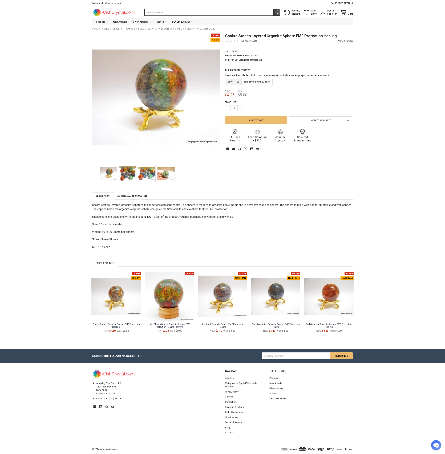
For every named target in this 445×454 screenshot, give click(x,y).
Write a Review (345, 41)
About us (229, 378)
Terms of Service (233, 422)
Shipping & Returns (234, 407)
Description (103, 196)
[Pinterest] (257, 148)
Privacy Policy (231, 391)
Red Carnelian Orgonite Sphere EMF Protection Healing (329, 325)
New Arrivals (120, 22)
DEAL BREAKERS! (181, 22)
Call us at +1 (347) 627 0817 (110, 398)
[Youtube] (112, 406)
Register (332, 13)
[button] (321, 120)
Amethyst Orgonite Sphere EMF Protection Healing (222, 325)
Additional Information (132, 196)
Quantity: (231, 101)
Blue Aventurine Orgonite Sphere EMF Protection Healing (276, 325)
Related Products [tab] (105, 262)
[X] (245, 148)
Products (100, 22)
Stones (160, 22)
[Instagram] (100, 406)
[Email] (233, 148)
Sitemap (229, 432)
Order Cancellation (234, 412)
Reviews (229, 396)
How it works (231, 417)
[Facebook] (227, 148)
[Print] (239, 148)
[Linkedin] (251, 148)
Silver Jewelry (140, 22)
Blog (227, 427)
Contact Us (230, 402)
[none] (156, 97)
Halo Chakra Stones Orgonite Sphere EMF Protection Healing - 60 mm (169, 325)
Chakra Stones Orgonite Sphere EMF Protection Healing (116, 325)
